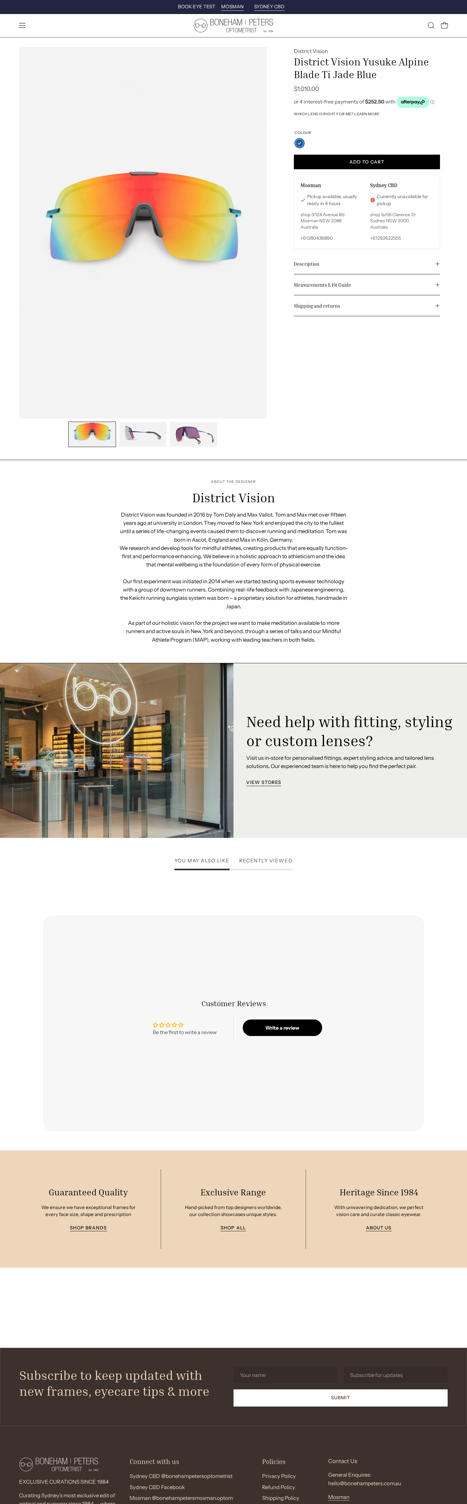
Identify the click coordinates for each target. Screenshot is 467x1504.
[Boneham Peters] (233, 25)
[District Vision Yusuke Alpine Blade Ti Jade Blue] (92, 434)
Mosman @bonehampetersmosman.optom (181, 1498)
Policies (274, 1462)
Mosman (338, 1497)
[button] (431, 25)
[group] (233, 7)
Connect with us (154, 1462)
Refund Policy (278, 1487)
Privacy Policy (279, 1476)
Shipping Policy (280, 1498)
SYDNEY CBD (269, 6)
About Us (378, 1228)
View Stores (263, 782)
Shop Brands (88, 1228)
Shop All (233, 1228)
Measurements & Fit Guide (322, 285)
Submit (340, 1397)
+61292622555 (385, 238)
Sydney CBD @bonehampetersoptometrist (181, 1476)
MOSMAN (232, 6)
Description (306, 264)
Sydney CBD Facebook (157, 1487)
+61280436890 (317, 238)
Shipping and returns (317, 306)
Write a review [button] (282, 1028)
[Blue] (299, 143)
